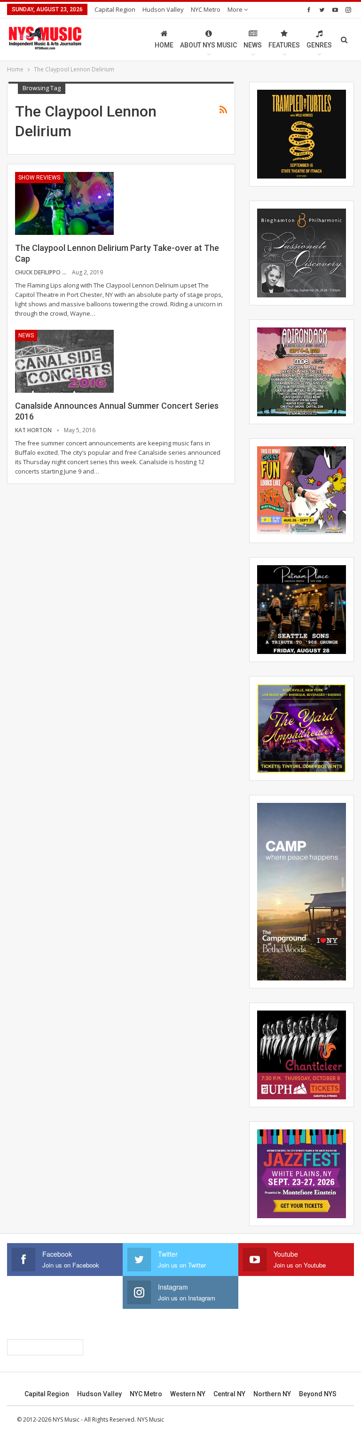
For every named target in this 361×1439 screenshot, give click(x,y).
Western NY (187, 1394)
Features (284, 45)
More (236, 9)
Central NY (229, 1394)
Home (164, 45)
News (252, 45)
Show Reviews (39, 177)
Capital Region (114, 9)
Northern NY (272, 1394)
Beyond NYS (318, 1394)
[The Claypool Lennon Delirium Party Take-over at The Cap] (64, 203)
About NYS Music (208, 45)
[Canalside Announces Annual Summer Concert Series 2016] (64, 361)
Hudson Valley (163, 9)
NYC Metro (205, 9)
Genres (319, 45)
